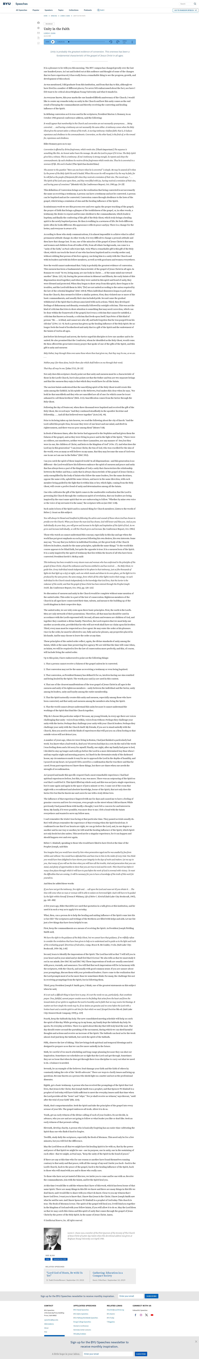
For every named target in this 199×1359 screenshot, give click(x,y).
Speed (125, 41)
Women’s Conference (81, 1326)
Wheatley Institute (79, 1334)
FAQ (45, 1332)
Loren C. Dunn (65, 16)
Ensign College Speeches (82, 1322)
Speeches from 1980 (60, 1259)
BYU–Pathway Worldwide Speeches (85, 1318)
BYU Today (110, 1318)
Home (45, 16)
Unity (47, 1259)
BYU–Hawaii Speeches (81, 1310)
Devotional (49, 24)
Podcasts (88, 10)
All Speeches (21, 10)
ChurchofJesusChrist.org (115, 1310)
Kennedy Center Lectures (82, 1330)
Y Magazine (111, 1322)
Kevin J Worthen (100, 1280)
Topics (60, 10)
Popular (36, 10)
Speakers (49, 10)
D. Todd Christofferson (56, 1280)
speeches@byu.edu (51, 1320)
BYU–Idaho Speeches (80, 1314)
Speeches (22, 3)
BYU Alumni (111, 1314)
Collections (73, 10)
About (46, 1328)
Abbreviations (49, 1324)
